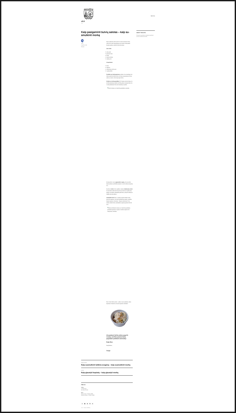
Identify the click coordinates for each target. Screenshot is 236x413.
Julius (82, 43)
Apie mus (153, 16)
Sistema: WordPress (87, 407)
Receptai (82, 46)
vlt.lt (83, 21)
